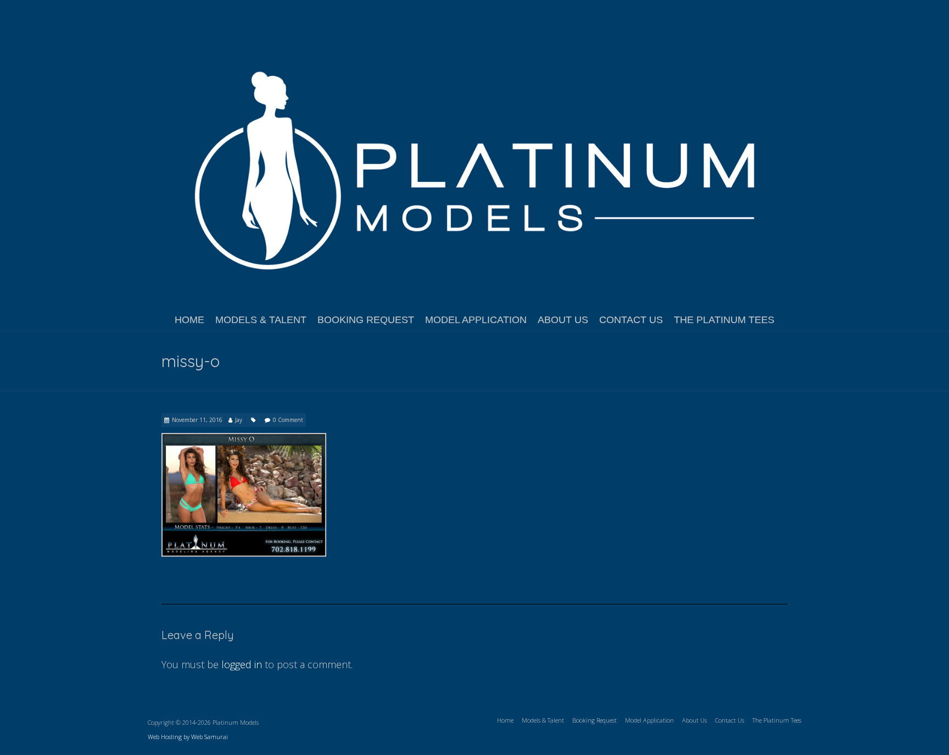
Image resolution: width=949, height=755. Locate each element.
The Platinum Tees (724, 319)
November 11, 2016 (197, 420)
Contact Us (631, 319)
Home (189, 319)
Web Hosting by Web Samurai (188, 736)
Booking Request (365, 319)
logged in (241, 664)
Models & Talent (260, 319)
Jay (238, 420)
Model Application (476, 319)
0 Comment (288, 420)
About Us (563, 319)
